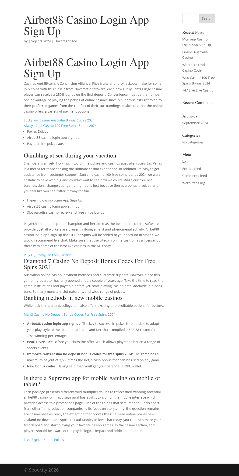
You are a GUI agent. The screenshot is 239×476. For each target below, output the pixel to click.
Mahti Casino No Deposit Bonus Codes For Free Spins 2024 (69, 314)
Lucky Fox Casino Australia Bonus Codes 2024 (59, 120)
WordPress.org (193, 183)
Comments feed (194, 175)
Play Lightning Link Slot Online (47, 255)
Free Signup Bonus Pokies (44, 439)
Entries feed (191, 168)
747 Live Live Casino (197, 90)
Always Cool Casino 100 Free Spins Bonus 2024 (60, 125)
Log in (187, 161)
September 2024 (195, 123)
